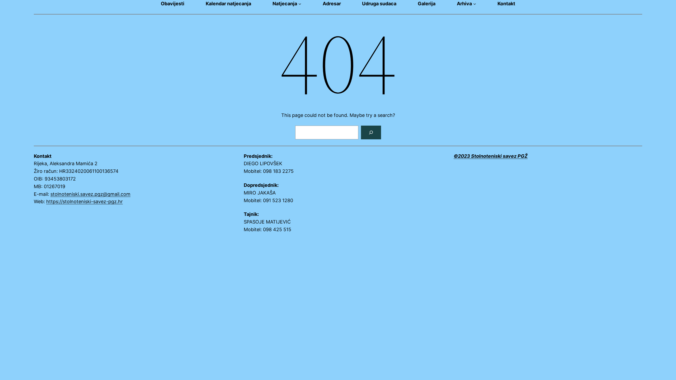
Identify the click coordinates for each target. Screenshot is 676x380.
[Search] (371, 132)
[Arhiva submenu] (474, 3)
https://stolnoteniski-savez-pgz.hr (84, 201)
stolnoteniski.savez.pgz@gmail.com (90, 194)
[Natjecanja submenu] (299, 3)
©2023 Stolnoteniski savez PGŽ (491, 156)
